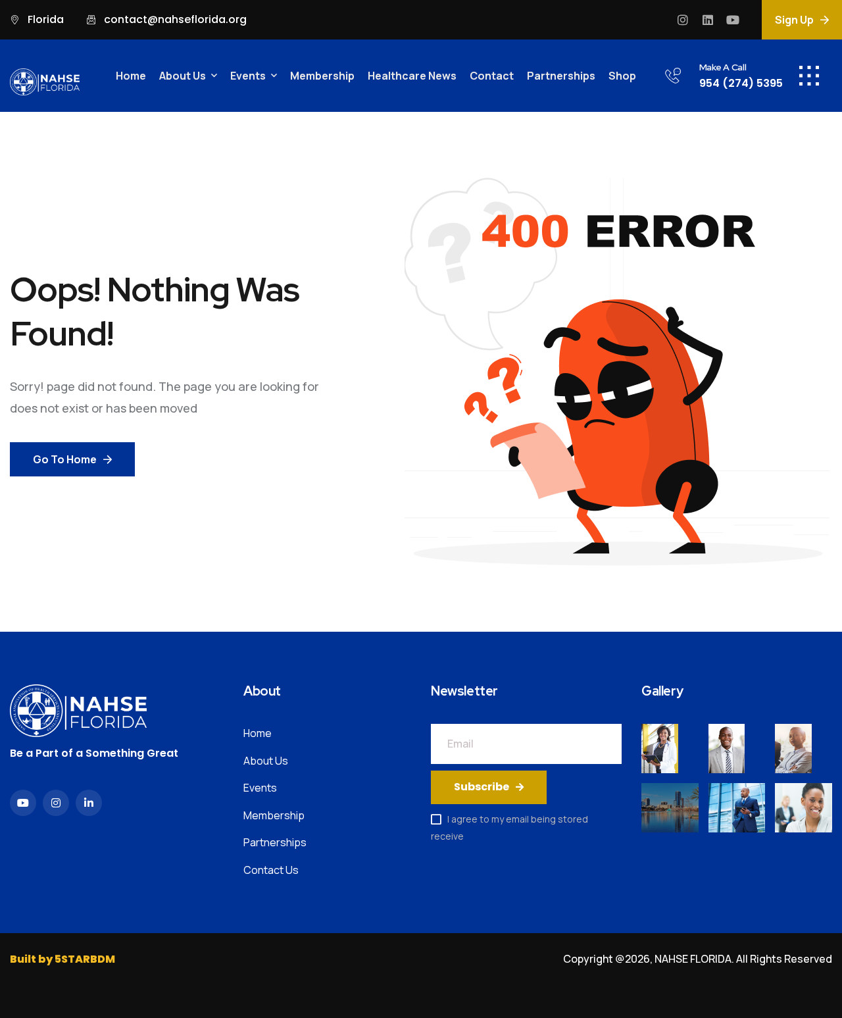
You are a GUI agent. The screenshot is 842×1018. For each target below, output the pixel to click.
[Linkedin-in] (89, 803)
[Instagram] (683, 20)
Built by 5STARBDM (62, 959)
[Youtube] (733, 20)
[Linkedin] (708, 20)
